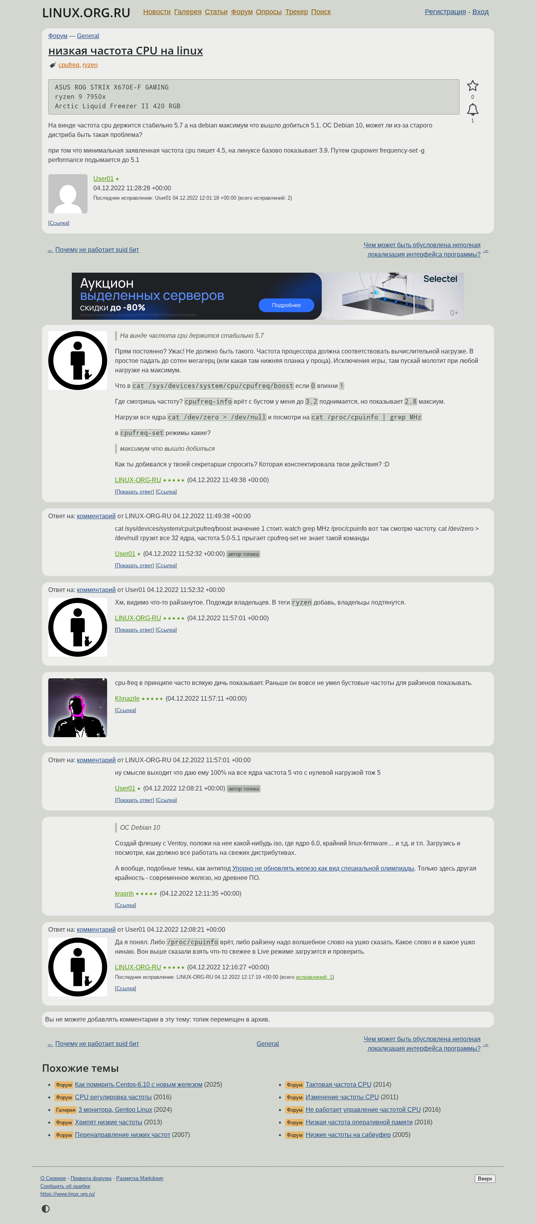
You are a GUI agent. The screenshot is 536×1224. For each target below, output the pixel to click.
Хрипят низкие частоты (108, 1122)
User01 (103, 178)
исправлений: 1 (314, 977)
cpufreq (68, 65)
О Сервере (53, 1178)
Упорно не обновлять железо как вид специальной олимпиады (323, 868)
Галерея (188, 12)
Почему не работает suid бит (97, 249)
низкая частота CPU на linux (125, 50)
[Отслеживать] (472, 110)
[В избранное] (472, 86)
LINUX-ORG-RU (138, 480)
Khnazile (127, 698)
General (88, 36)
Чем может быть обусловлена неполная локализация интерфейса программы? (422, 250)
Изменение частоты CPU (342, 1097)
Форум (242, 12)
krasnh (124, 893)
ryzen (90, 65)
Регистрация (445, 12)
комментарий (96, 516)
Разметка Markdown (139, 1178)
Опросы (269, 12)
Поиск (321, 12)
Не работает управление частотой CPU (363, 1109)
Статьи (216, 12)
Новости (157, 12)
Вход (480, 12)
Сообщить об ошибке (65, 1186)
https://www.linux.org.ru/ (67, 1194)
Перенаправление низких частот (122, 1134)
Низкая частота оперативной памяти (359, 1122)
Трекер (296, 12)
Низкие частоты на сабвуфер (348, 1134)
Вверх (485, 1179)
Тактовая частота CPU (339, 1084)
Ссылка (59, 223)
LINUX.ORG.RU (86, 12)
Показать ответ (135, 492)
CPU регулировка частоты (113, 1097)
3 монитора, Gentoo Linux (115, 1109)
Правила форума (91, 1178)
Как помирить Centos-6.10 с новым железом (138, 1084)
